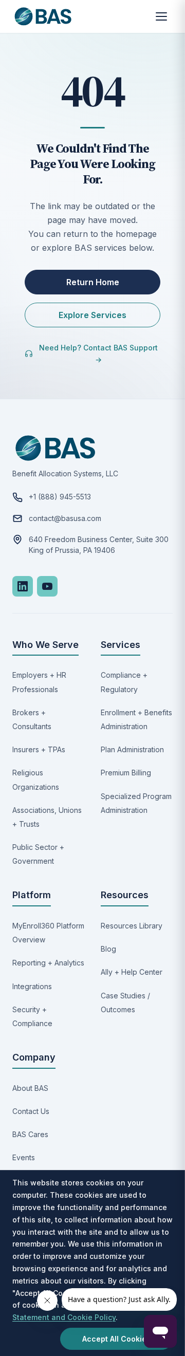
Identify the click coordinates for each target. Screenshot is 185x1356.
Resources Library (131, 925)
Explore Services (92, 315)
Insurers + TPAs (38, 749)
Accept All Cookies (116, 1338)
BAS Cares (30, 1134)
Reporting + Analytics (48, 962)
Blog (108, 948)
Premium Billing (126, 772)
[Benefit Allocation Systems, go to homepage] (42, 16)
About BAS (30, 1088)
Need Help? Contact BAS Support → (98, 353)
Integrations (32, 986)
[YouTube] (47, 586)
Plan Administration (132, 749)
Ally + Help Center (131, 972)
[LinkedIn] (22, 586)
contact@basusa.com (65, 518)
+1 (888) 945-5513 (60, 496)
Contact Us (30, 1111)
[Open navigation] (161, 16)
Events (23, 1157)
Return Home (92, 282)
